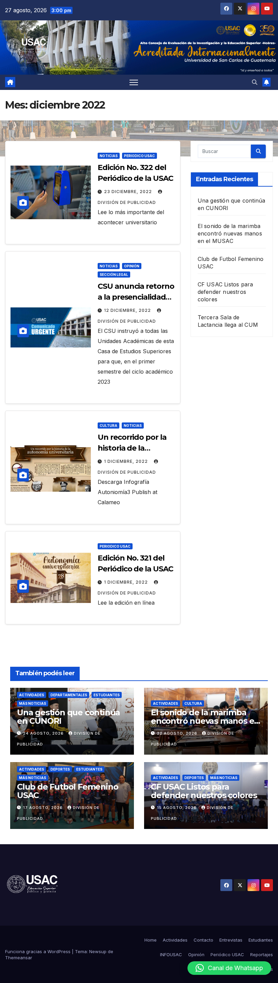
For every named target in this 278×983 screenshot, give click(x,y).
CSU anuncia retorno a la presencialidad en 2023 (136, 297)
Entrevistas (230, 940)
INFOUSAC (171, 954)
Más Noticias (32, 703)
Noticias (109, 156)
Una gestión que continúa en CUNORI (68, 716)
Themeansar (18, 957)
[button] (254, 82)
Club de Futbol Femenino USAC (67, 791)
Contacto (203, 940)
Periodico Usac (139, 156)
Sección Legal (114, 274)
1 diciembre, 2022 (126, 461)
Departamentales (69, 695)
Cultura (108, 425)
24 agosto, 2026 (44, 733)
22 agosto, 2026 (178, 733)
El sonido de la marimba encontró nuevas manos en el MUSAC (230, 233)
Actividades (31, 695)
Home (150, 940)
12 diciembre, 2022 (128, 310)
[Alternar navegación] (133, 82)
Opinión (131, 266)
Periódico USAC (227, 954)
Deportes (60, 769)
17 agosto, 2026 (43, 807)
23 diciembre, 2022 (128, 191)
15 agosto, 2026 (177, 807)
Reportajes (261, 954)
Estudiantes (107, 695)
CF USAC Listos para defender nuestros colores (225, 292)
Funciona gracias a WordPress (38, 951)
